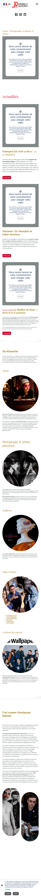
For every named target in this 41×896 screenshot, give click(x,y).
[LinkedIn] (24, 14)
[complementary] (8, 4)
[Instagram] (20, 14)
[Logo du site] (20, 4)
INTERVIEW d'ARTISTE (11, 615)
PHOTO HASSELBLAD (11, 618)
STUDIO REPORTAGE (11, 617)
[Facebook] (16, 14)
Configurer (8, 889)
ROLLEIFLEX (9, 620)
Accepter (20, 70)
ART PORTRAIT (10, 623)
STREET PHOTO (10, 621)
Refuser (16, 893)
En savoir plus (6, 177)
